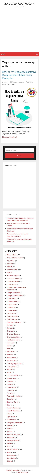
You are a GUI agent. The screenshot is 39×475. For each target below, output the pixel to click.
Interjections (11, 358)
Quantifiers (10, 399)
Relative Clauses (13, 408)
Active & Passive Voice (15, 258)
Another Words (12, 270)
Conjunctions (11, 304)
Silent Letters (11, 420)
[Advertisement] (19, 31)
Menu (3, 54)
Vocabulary (11, 455)
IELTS (9, 349)
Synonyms (10, 437)
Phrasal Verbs (11, 378)
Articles (9, 273)
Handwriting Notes (13, 340)
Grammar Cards (12, 334)
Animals (9, 267)
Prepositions (11, 387)
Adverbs (10, 264)
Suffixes (9, 431)
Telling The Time (13, 440)
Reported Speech (13, 411)
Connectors (11, 307)
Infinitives (10, 355)
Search (19, 156)
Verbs (9, 452)
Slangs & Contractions (14, 423)
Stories (9, 429)
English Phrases (12, 319)
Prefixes (10, 384)
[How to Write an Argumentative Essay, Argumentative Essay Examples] (19, 108)
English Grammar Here (19, 5)
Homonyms (11, 343)
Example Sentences (14, 322)
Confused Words (13, 301)
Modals (9, 369)
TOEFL (9, 446)
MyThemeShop (23, 472)
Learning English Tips (14, 363)
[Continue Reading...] (9, 137)
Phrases (10, 381)
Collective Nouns (13, 281)
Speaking (10, 426)
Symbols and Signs (13, 434)
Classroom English (13, 278)
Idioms (9, 346)
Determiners (11, 313)
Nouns (9, 372)
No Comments (9, 84)
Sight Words (11, 417)
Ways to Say (11, 458)
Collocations (11, 284)
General (9, 325)
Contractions (11, 310)
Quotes (9, 405)
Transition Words (13, 449)
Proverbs (10, 393)
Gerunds (10, 328)
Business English (13, 275)
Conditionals (11, 298)
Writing (30, 82)
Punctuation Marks (13, 396)
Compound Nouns (13, 293)
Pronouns (10, 390)
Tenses (9, 443)
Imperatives (11, 352)
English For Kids (12, 316)
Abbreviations (12, 255)
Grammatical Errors (13, 337)
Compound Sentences (15, 296)
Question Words (12, 402)
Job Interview (11, 361)
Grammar (10, 331)
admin (6, 82)
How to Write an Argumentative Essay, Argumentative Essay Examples (19, 75)
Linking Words (12, 366)
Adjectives (10, 261)
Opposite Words (12, 375)
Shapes (9, 414)
